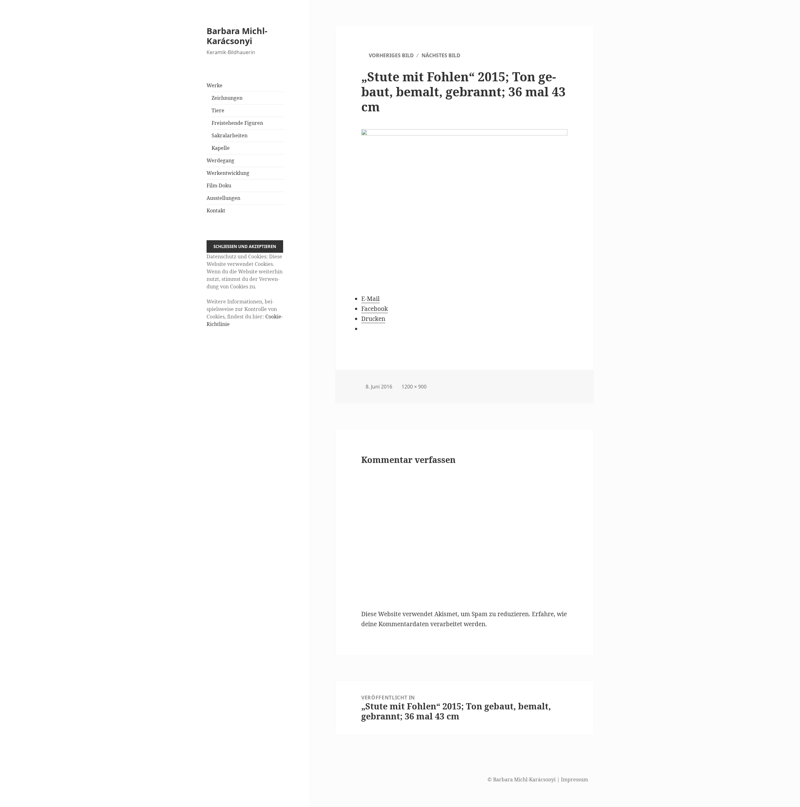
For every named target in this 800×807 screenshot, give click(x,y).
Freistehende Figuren (237, 122)
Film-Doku (219, 185)
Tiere (218, 110)
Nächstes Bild (441, 55)
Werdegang (220, 160)
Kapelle (221, 148)
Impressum (574, 779)
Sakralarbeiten (230, 135)
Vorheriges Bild (391, 55)
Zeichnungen (227, 97)
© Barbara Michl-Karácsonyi (522, 779)
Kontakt (216, 210)
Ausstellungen (223, 198)
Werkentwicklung (228, 173)
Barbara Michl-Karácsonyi (237, 36)
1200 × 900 (414, 386)
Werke (214, 85)
